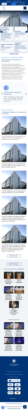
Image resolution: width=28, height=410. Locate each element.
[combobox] (21, 4)
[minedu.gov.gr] (7, 8)
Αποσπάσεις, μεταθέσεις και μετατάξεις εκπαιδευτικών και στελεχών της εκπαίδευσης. (20, 33)
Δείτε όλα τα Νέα (13, 255)
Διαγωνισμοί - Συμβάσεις (18, 43)
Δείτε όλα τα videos (13, 264)
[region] (14, 32)
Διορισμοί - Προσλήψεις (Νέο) (7, 45)
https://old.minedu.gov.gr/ (14, 408)
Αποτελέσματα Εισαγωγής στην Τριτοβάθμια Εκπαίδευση (5, 30)
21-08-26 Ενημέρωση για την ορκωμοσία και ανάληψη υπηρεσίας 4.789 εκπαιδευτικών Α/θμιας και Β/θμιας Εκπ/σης (14, 165)
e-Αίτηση (13, 3)
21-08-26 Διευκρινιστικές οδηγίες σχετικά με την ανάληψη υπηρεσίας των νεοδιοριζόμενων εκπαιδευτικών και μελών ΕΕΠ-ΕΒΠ (14, 138)
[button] (9, 1)
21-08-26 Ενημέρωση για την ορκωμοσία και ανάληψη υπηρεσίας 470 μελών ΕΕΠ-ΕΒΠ (13, 191)
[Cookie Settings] (3, 407)
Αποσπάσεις (18, 31)
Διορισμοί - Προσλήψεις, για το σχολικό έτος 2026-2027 (6, 47)
